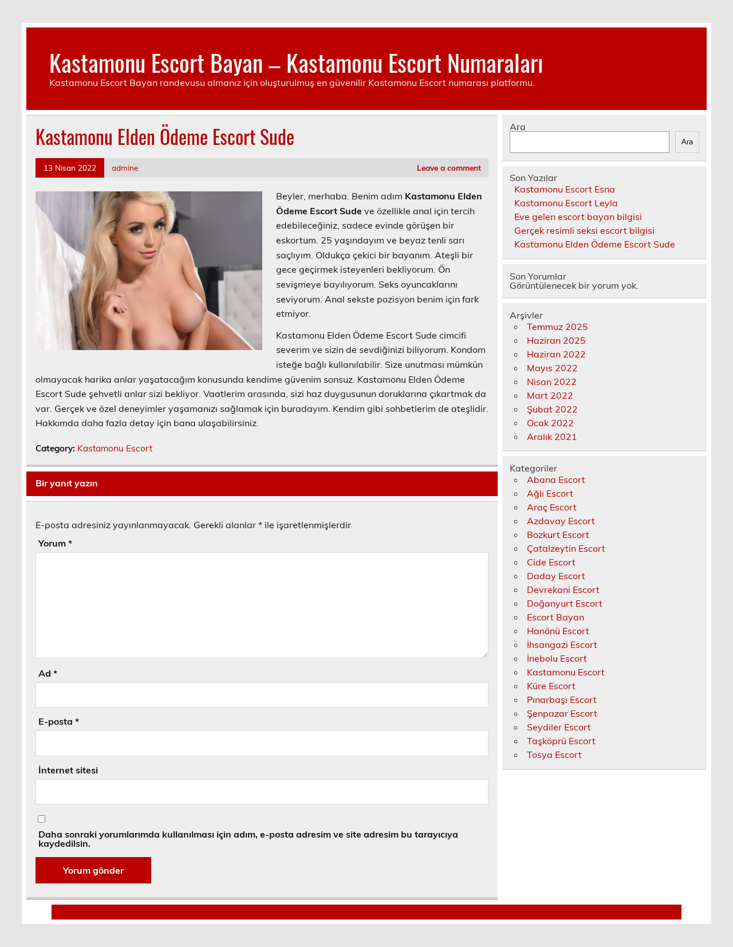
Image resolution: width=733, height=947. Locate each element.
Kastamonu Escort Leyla (566, 203)
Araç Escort (552, 507)
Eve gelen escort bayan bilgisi (578, 216)
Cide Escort (551, 562)
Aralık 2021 (552, 436)
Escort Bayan (555, 617)
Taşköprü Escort (561, 740)
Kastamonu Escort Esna (564, 189)
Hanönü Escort (558, 630)
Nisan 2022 (552, 381)
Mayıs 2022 (552, 368)
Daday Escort (556, 575)
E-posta (58, 721)
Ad (47, 673)
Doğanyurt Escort (564, 603)
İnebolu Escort (557, 658)
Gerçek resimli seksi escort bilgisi (584, 230)
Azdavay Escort (561, 520)
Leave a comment (449, 167)
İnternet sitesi (68, 770)
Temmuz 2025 (557, 326)
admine (125, 167)
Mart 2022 (550, 395)
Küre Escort (551, 685)
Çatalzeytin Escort (566, 548)
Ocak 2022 (550, 423)
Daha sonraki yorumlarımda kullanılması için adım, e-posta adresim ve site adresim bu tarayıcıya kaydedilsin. (248, 839)
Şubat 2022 (552, 409)
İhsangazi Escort (562, 644)
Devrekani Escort (563, 589)
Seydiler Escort (559, 727)
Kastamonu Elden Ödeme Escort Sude (594, 244)
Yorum (55, 543)
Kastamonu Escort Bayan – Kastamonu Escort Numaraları (296, 62)
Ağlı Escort (550, 493)
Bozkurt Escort (558, 534)
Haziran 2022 (556, 354)
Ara (518, 126)
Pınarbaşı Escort (562, 699)
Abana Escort (556, 479)
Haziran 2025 (556, 340)
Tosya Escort (554, 754)
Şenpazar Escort (562, 713)
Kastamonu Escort (114, 448)
